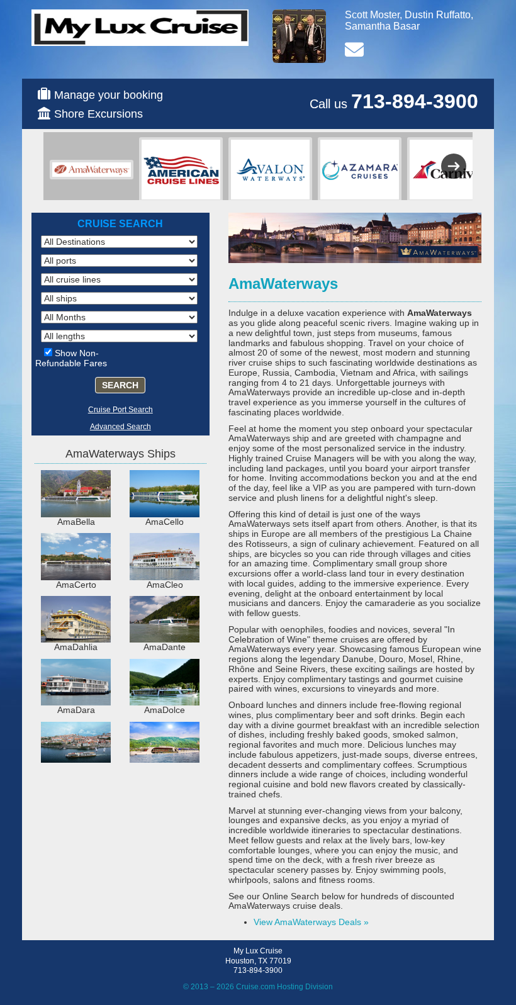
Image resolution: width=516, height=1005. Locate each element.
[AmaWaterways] (91, 169)
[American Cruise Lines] (181, 169)
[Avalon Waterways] (270, 169)
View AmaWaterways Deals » (311, 922)
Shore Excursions (98, 114)
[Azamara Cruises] (359, 169)
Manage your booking (108, 95)
